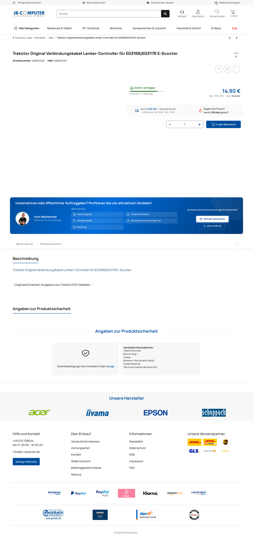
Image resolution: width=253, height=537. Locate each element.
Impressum (136, 461)
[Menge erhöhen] (199, 124)
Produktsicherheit (50, 243)
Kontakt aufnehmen (214, 218)
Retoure (76, 474)
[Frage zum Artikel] (218, 69)
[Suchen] (165, 13)
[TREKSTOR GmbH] (236, 54)
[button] (198, 13)
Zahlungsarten (80, 448)
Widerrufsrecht (81, 461)
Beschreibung (25, 243)
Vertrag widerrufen (26, 461)
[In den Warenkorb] (15, 49)
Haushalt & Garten (189, 28)
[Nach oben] (237, 244)
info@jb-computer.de (26, 452)
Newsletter (136, 441)
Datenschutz (137, 448)
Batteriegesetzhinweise (86, 468)
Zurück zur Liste (23, 37)
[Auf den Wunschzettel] (236, 69)
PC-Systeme (90, 28)
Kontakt (76, 454)
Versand (235, 95)
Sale (235, 28)
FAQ (131, 468)
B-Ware (216, 28)
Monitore (116, 28)
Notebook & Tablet (59, 28)
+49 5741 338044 (23, 441)
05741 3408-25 (214, 225)
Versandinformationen (85, 441)
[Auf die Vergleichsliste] (227, 69)
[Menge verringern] (170, 124)
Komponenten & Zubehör (149, 28)
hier (112, 366)
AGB (132, 454)
